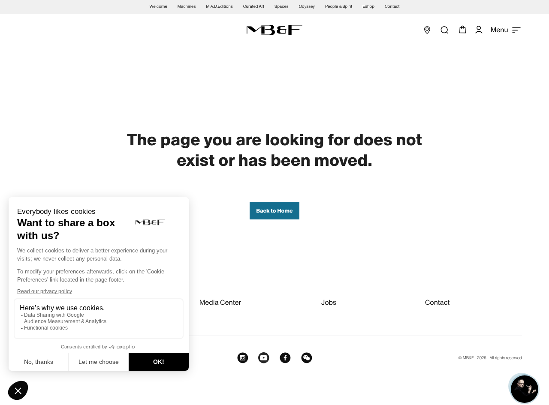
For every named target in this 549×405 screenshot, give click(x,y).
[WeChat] (306, 358)
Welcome (158, 6)
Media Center (220, 302)
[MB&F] (274, 30)
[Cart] (461, 30)
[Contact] (524, 389)
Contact (437, 302)
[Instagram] (242, 358)
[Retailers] (427, 30)
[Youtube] (263, 358)
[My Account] (479, 30)
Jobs (328, 302)
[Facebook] (285, 358)
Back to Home (274, 211)
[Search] (444, 30)
